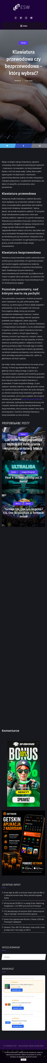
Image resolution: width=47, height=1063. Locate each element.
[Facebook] (15, 18)
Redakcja (18, 81)
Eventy (23, 43)
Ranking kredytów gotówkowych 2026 (18, 1014)
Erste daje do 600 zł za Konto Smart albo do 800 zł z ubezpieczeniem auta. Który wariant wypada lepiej (24, 895)
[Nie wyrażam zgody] (44, 1056)
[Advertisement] (23, 108)
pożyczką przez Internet (32, 399)
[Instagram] (26, 18)
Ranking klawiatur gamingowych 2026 (18, 978)
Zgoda (23, 1059)
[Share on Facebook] (23, 146)
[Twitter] (21, 18)
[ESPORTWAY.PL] (22, 7)
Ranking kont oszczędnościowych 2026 (19, 996)
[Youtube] (31, 18)
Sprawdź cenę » (17, 990)
